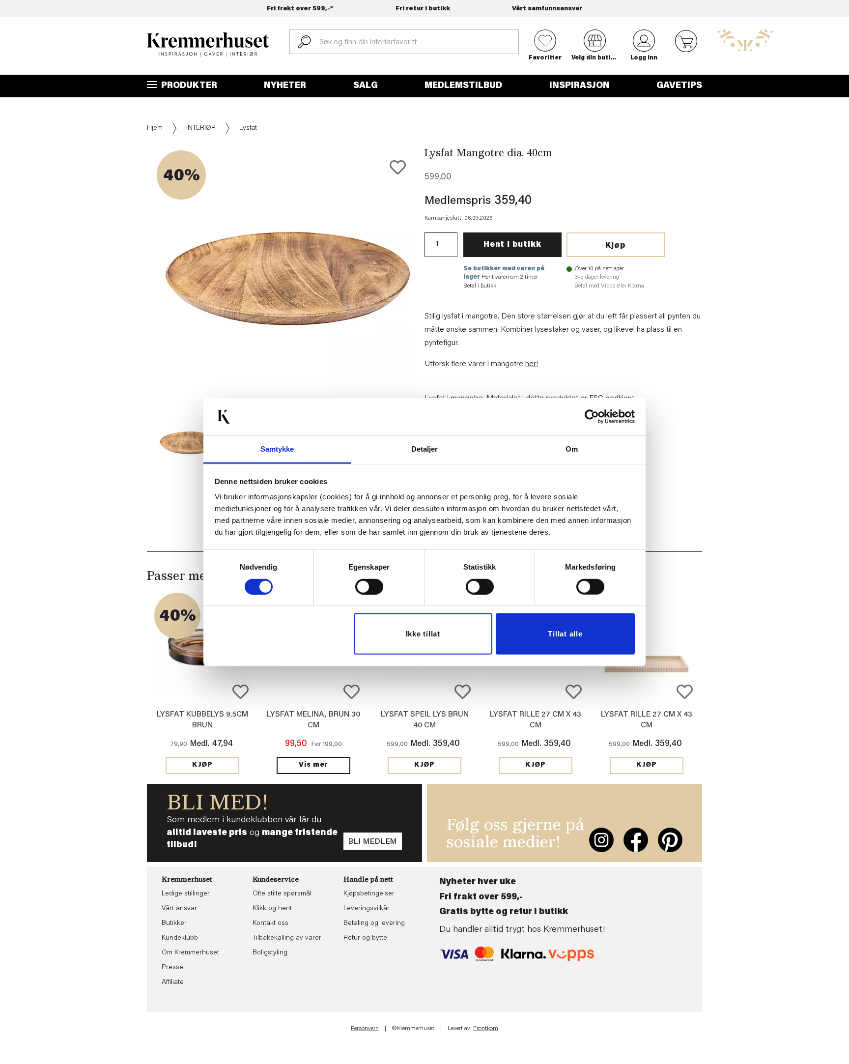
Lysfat (248, 128)
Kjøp (615, 246)
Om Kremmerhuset (190, 952)
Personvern (365, 1029)
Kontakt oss (270, 923)
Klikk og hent (272, 908)
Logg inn (643, 58)
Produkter (188, 86)
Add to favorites (398, 167)
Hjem (155, 128)
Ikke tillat (423, 634)
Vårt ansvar (179, 908)
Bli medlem (372, 842)
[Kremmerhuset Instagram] (601, 840)
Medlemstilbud (463, 86)
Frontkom (485, 1029)
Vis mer (313, 765)
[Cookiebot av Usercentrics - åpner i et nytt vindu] (592, 416)
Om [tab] (572, 449)
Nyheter (285, 86)
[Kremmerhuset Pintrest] (670, 840)
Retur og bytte (365, 938)
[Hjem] (208, 44)
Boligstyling (270, 952)
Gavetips (679, 86)
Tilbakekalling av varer (287, 938)
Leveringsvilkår (366, 908)
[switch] (369, 587)
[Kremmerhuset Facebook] (635, 840)
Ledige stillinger (186, 894)
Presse (172, 967)
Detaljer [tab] (424, 449)
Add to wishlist (240, 692)
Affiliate (173, 982)
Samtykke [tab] (277, 449)
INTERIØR (201, 128)
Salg (365, 86)
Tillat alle (565, 634)
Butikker (174, 923)
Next (431, 311)
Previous (140, 311)
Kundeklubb (180, 938)
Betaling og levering (374, 923)
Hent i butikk (512, 245)
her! (531, 364)
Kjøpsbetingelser (369, 894)
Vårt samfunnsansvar (547, 8)
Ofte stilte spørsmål (282, 894)
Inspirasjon (579, 86)
